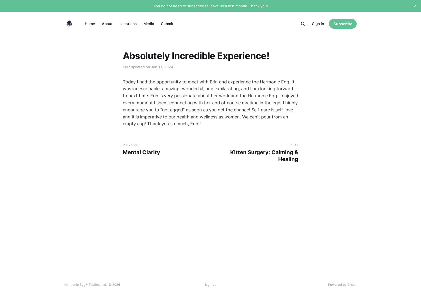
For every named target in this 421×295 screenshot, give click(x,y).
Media (149, 23)
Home (90, 23)
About (107, 23)
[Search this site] (303, 23)
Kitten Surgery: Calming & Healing (264, 152)
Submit (167, 23)
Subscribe (343, 23)
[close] (415, 6)
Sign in (318, 23)
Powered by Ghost (342, 284)
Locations (128, 23)
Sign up (210, 284)
